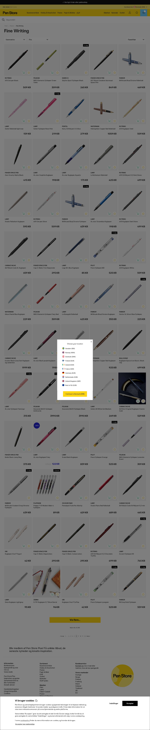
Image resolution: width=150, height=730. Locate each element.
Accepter (130, 703)
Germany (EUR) (70, 373)
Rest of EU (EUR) (71, 385)
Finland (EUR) (69, 361)
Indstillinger (113, 703)
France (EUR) (69, 369)
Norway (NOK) (70, 352)
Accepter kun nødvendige (24, 724)
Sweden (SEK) (70, 348)
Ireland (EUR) (69, 365)
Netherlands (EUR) (71, 377)
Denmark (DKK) (70, 357)
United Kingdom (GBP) (73, 381)
